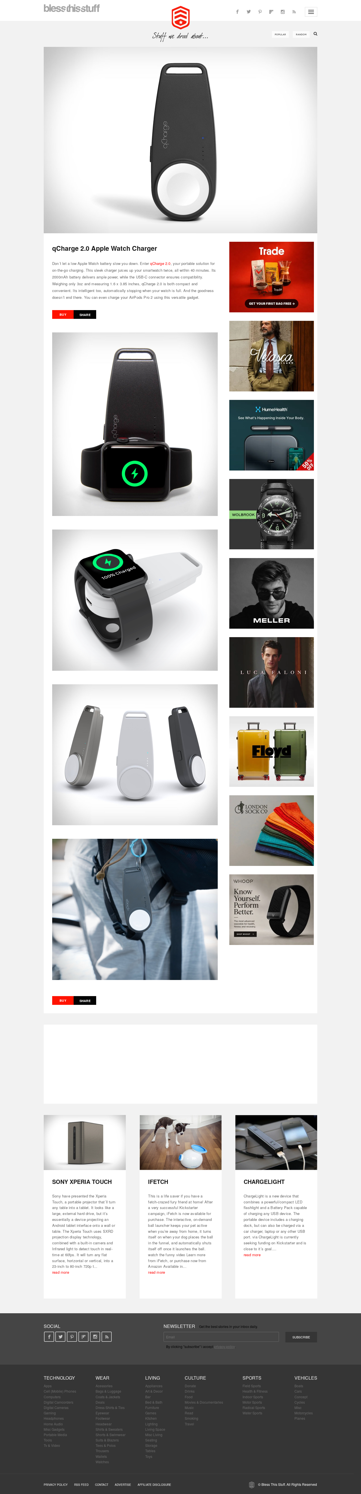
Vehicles (305, 1378)
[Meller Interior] (271, 593)
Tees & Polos (106, 1445)
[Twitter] (249, 12)
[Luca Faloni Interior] (271, 672)
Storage (151, 1445)
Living (152, 1378)
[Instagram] (282, 12)
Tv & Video (52, 1445)
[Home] (180, 17)
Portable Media (55, 1434)
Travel (189, 1423)
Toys (148, 1456)
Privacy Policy (56, 1485)
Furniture (152, 1407)
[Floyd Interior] (271, 751)
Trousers (102, 1450)
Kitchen (151, 1418)
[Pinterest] (260, 12)
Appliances (153, 1385)
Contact (101, 1485)
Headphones (54, 1418)
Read (189, 1412)
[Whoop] (271, 909)
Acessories (104, 1385)
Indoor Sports (253, 1396)
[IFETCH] (181, 1142)
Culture (195, 1378)
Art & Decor (154, 1391)
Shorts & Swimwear (111, 1434)
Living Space (155, 1429)
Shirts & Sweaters (109, 1429)
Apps (48, 1385)
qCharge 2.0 (160, 263)
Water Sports (252, 1412)
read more (60, 1272)
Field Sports (252, 1385)
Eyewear (102, 1412)
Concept (300, 1396)
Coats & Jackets (108, 1396)
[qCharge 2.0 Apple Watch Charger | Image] (180, 140)
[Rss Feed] (294, 12)
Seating (151, 1440)
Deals (100, 1402)
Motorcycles (303, 1412)
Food (189, 1396)
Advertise (123, 1485)
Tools (48, 1440)
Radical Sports (254, 1407)
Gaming (50, 1412)
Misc (297, 1407)
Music (189, 1407)
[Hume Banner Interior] (271, 435)
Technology (59, 1378)
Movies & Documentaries (204, 1402)
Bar (148, 1396)
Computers (52, 1396)
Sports (252, 1378)
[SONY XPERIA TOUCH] (85, 1142)
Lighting (151, 1423)
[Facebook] (237, 12)
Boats (298, 1385)
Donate (190, 1385)
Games (150, 1412)
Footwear (103, 1418)
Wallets (101, 1456)
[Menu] (311, 12)
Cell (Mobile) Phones (60, 1391)
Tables (150, 1450)
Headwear (104, 1423)
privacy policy (224, 1346)
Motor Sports (252, 1402)
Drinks (190, 1391)
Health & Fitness (255, 1391)
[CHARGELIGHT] (276, 1142)
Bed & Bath (153, 1402)
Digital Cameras (56, 1407)
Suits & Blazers (107, 1440)
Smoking (191, 1418)
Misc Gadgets (54, 1429)
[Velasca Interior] (271, 356)
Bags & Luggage (108, 1391)
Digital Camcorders (58, 1402)
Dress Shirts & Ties (110, 1407)
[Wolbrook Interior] (271, 514)
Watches (102, 1461)
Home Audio (53, 1423)
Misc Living (153, 1434)
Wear (102, 1378)
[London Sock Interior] (271, 830)
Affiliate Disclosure (154, 1485)
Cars (298, 1391)
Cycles (299, 1402)
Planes (299, 1418)
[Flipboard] (271, 12)
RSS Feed (81, 1485)
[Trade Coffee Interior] (271, 277)
